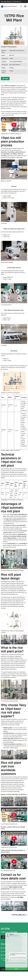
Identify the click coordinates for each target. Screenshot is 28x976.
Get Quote (5, 78)
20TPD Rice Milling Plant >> (19, 915)
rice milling (20, 897)
